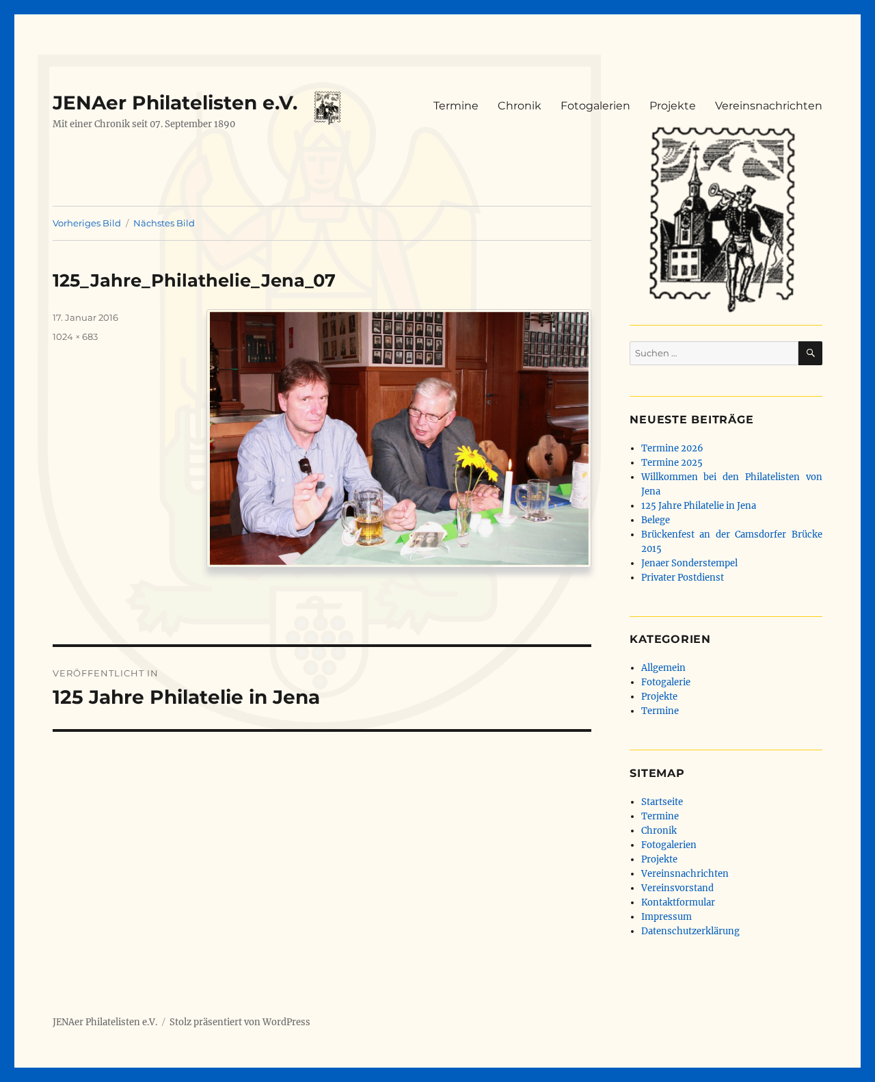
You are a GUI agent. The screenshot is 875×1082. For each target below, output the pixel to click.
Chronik (519, 105)
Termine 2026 (672, 448)
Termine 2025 (672, 463)
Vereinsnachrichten (768, 105)
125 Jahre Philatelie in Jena (698, 506)
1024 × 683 (75, 336)
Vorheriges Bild (87, 222)
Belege (655, 520)
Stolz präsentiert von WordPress (240, 1022)
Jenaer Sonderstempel (689, 563)
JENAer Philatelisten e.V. (175, 102)
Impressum (666, 917)
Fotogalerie (665, 682)
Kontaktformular (678, 902)
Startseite (662, 802)
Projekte (672, 105)
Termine (456, 105)
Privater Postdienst (682, 577)
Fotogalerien (595, 105)
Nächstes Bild (164, 222)
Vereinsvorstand (677, 888)
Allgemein (663, 668)
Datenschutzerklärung (690, 931)
